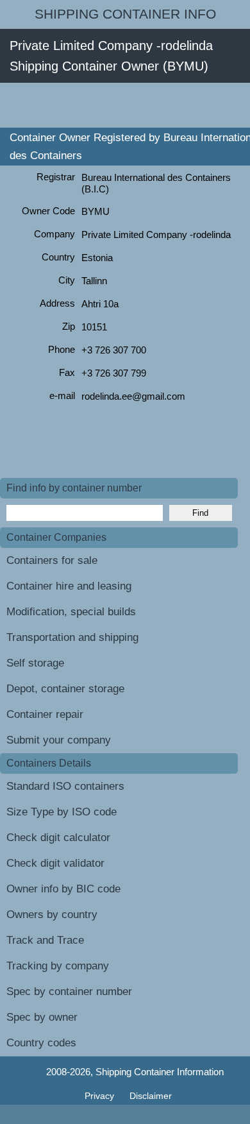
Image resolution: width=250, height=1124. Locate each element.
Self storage (35, 663)
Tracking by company (57, 966)
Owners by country (51, 914)
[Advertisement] (125, 105)
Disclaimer (150, 1096)
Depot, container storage (65, 689)
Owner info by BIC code (63, 889)
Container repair (44, 714)
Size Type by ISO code (61, 812)
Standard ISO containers (65, 786)
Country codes (41, 1043)
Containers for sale (51, 560)
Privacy (101, 1096)
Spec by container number (69, 991)
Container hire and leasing (68, 586)
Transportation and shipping (72, 637)
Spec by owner (42, 1017)
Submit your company (58, 740)
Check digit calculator (58, 837)
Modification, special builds (71, 612)
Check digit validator (55, 863)
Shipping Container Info (125, 14)
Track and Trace (45, 940)
